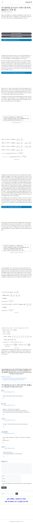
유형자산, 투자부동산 (6, 376)
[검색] (17, 494)
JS (4, 418)
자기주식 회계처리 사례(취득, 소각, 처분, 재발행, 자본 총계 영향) (14, 378)
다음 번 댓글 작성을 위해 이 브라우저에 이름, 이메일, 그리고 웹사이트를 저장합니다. (16, 484)
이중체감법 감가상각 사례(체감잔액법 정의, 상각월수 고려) (13, 379)
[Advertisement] (16, 26)
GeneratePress (21, 521)
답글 (3, 398)
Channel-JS (28, 2)
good (5, 403)
